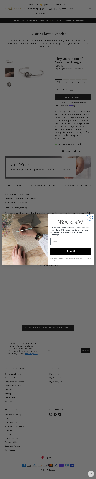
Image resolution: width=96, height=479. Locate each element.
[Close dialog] (90, 217)
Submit (71, 251)
